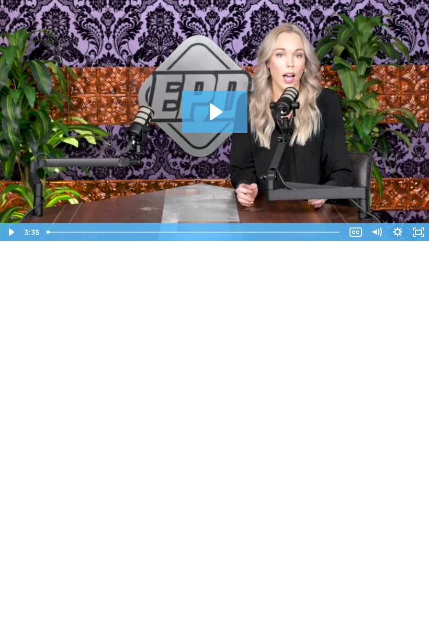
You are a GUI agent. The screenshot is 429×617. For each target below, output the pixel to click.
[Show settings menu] (397, 232)
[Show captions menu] (355, 232)
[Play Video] (10, 232)
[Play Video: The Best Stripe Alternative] (214, 112)
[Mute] (376, 232)
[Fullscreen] (418, 232)
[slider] (194, 232)
